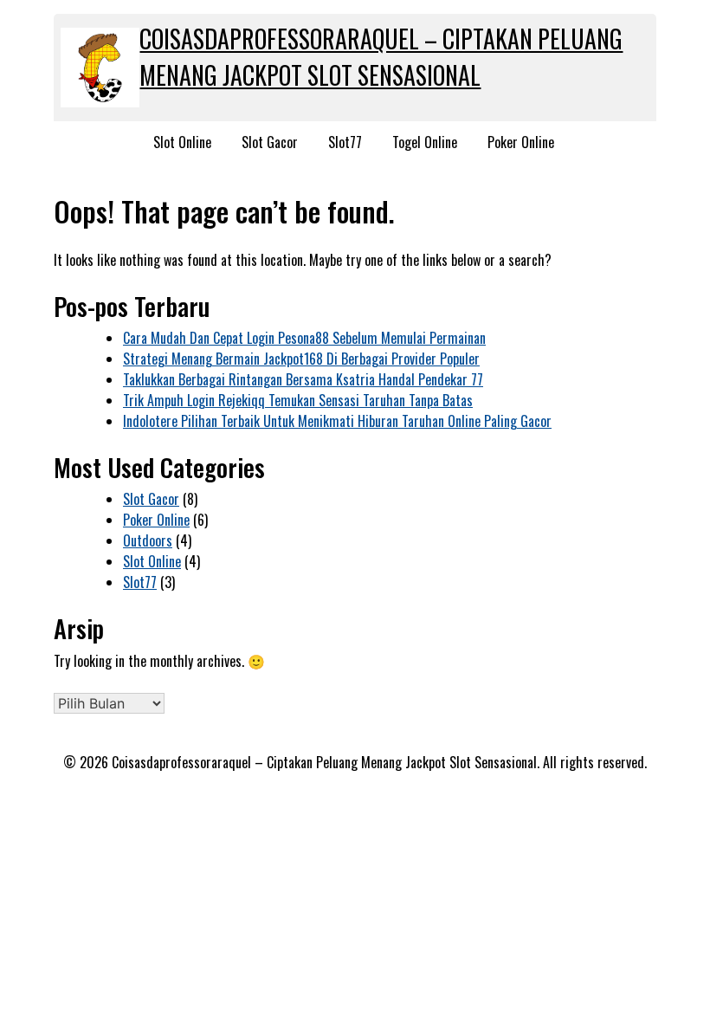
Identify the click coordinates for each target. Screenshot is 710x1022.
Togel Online (424, 142)
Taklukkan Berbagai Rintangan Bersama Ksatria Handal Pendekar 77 (303, 379)
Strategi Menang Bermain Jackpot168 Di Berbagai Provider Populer (301, 358)
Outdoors (147, 540)
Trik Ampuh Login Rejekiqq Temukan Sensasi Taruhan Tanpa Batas (298, 400)
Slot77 (345, 142)
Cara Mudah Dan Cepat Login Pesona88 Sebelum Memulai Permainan (304, 337)
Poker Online (520, 142)
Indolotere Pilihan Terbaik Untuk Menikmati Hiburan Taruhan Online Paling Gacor (337, 421)
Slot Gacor (270, 142)
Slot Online (182, 142)
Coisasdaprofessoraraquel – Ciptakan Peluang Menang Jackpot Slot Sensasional (381, 57)
